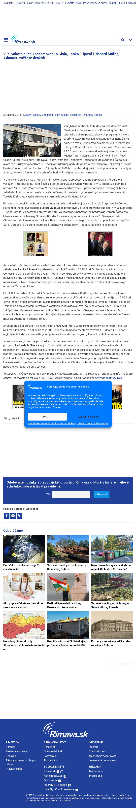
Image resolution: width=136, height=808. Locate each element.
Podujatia (40, 3)
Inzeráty (8, 3)
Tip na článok (51, 760)
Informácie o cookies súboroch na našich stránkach (52, 423)
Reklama (69, 3)
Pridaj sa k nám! (98, 3)
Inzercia (93, 746)
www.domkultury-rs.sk (109, 378)
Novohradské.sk (53, 751)
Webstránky (82, 3)
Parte (50, 3)
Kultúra (27, 114)
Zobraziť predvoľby (88, 416)
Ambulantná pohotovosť (103, 756)
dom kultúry (61, 114)
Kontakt (113, 3)
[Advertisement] (68, 85)
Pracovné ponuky (24, 3)
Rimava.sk (50, 746)
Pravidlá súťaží (14, 768)
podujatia (75, 114)
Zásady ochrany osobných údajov (92, 423)
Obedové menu (97, 751)
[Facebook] (6, 516)
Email (47, 494)
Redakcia (11, 756)
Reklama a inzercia (17, 751)
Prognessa (95, 775)
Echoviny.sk (50, 756)
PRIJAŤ (47, 416)
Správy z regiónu (43, 114)
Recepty (59, 3)
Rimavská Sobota (92, 114)
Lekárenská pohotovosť (103, 760)
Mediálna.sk (96, 771)
